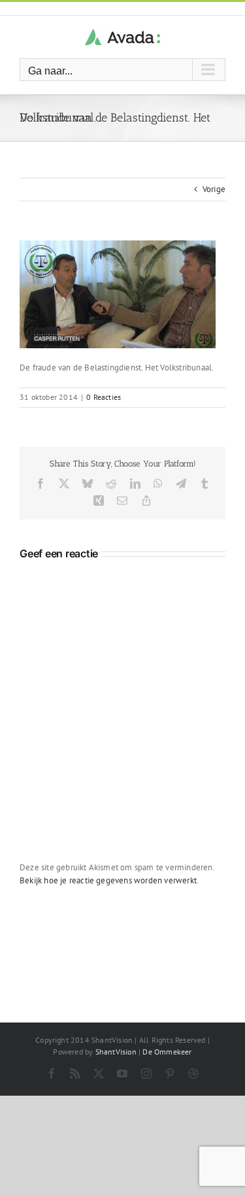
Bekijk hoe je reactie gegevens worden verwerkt (108, 880)
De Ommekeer (166, 1051)
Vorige (214, 189)
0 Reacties (103, 397)
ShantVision (116, 1051)
